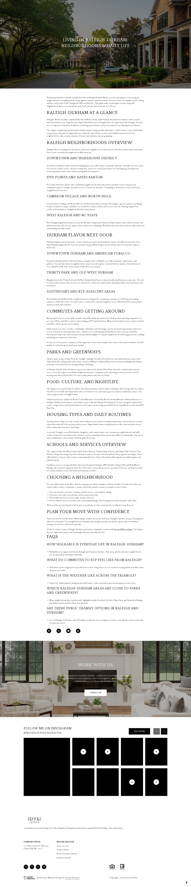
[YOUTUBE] (44, 867)
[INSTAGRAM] (32, 867)
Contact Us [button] (95, 693)
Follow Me (139, 731)
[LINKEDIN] (38, 867)
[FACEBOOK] (26, 867)
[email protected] (64, 858)
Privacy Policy (131, 877)
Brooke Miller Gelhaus (123, 529)
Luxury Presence (72, 877)
